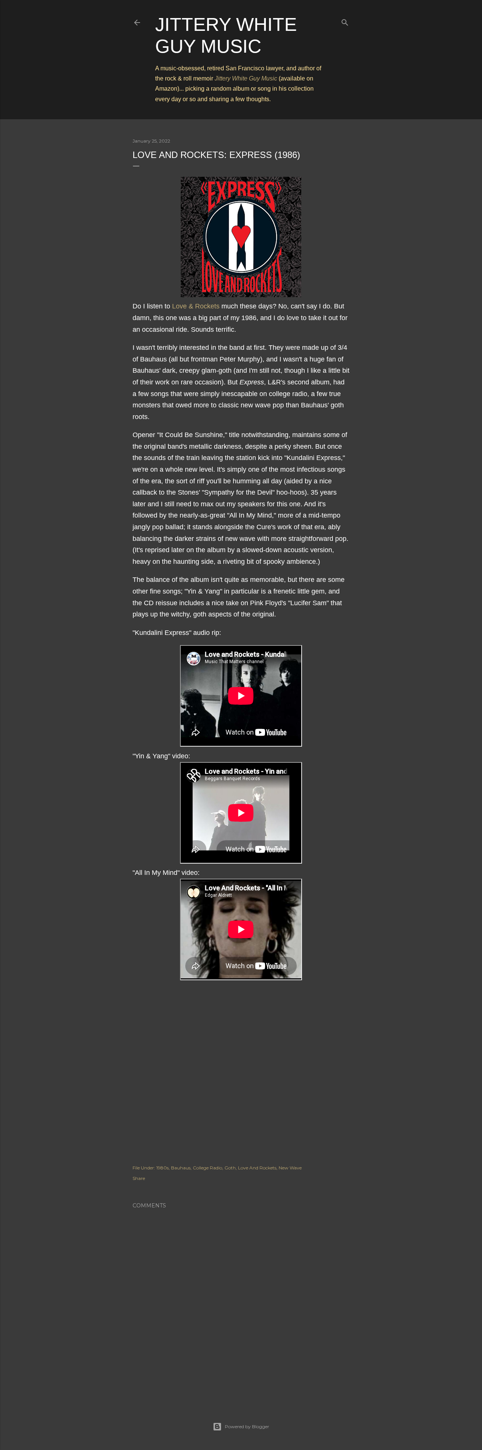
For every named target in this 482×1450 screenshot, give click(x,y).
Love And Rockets (257, 1168)
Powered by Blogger (247, 1426)
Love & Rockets (196, 306)
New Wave (290, 1168)
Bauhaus (181, 1168)
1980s (162, 1168)
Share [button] (139, 1178)
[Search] (344, 21)
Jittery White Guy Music (246, 78)
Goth (230, 1168)
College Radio (207, 1168)
